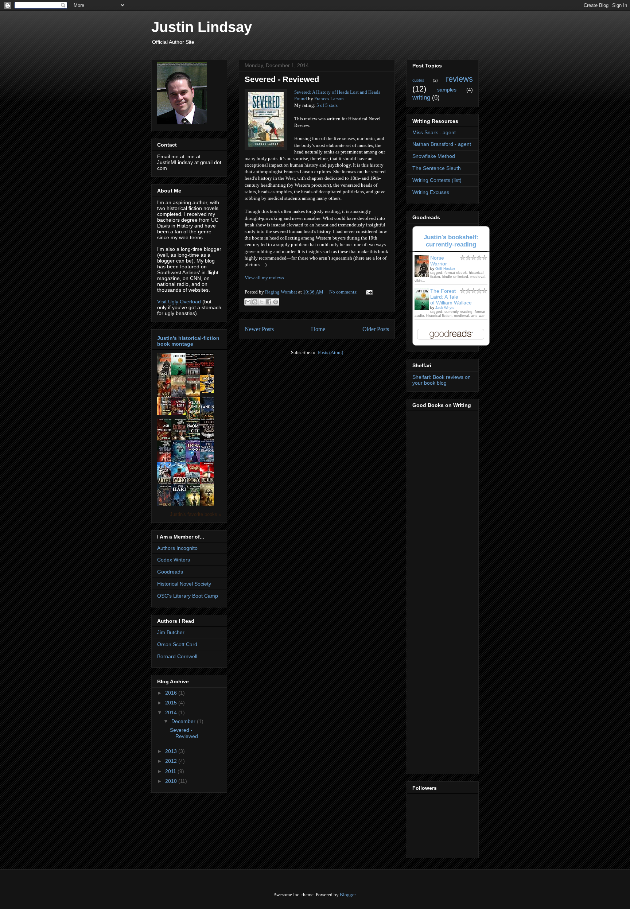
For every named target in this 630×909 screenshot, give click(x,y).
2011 (171, 771)
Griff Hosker (445, 269)
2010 (171, 781)
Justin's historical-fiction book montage (188, 341)
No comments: (344, 292)
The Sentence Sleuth (436, 168)
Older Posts (375, 329)
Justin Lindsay (201, 27)
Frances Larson (329, 98)
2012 (171, 761)
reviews (459, 78)
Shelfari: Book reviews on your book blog (441, 380)
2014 (171, 712)
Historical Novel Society (184, 584)
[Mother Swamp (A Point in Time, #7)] (209, 391)
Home (318, 329)
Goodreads (170, 572)
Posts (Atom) (330, 352)
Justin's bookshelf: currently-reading (451, 241)
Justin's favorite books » (195, 514)
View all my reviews (264, 277)
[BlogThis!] (254, 302)
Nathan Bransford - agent (441, 144)
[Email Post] (368, 292)
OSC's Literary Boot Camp (187, 596)
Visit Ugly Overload (179, 301)
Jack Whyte (445, 308)
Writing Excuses (430, 192)
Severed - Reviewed (282, 79)
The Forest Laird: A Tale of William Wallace (451, 297)
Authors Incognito (177, 548)
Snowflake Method (433, 156)
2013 (171, 751)
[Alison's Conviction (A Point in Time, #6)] (166, 413)
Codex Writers (173, 560)
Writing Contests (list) (437, 180)
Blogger (347, 894)
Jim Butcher (170, 632)
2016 (171, 693)
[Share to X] (261, 302)
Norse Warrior (438, 261)
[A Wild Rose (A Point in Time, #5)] (180, 413)
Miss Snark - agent (434, 132)
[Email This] (248, 302)
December (184, 721)
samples (446, 90)
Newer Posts (259, 329)
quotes (418, 80)
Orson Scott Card (177, 644)
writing (421, 97)
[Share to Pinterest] (275, 302)
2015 (171, 703)
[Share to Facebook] (268, 302)
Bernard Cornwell (177, 656)
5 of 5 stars (327, 105)
